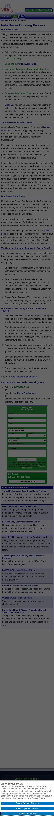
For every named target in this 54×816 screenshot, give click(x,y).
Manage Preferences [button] (27, 814)
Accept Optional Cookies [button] (27, 803)
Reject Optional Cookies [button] (27, 808)
